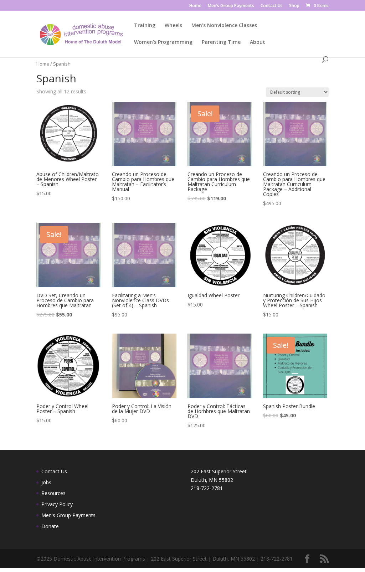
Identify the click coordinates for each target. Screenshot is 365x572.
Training (144, 26)
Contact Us (272, 6)
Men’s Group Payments (231, 6)
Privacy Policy (57, 504)
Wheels (173, 26)
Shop (294, 6)
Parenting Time (221, 42)
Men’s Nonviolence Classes (224, 26)
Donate (50, 526)
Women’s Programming (163, 42)
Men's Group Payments (68, 515)
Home (195, 6)
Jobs (46, 482)
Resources (53, 493)
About (257, 42)
